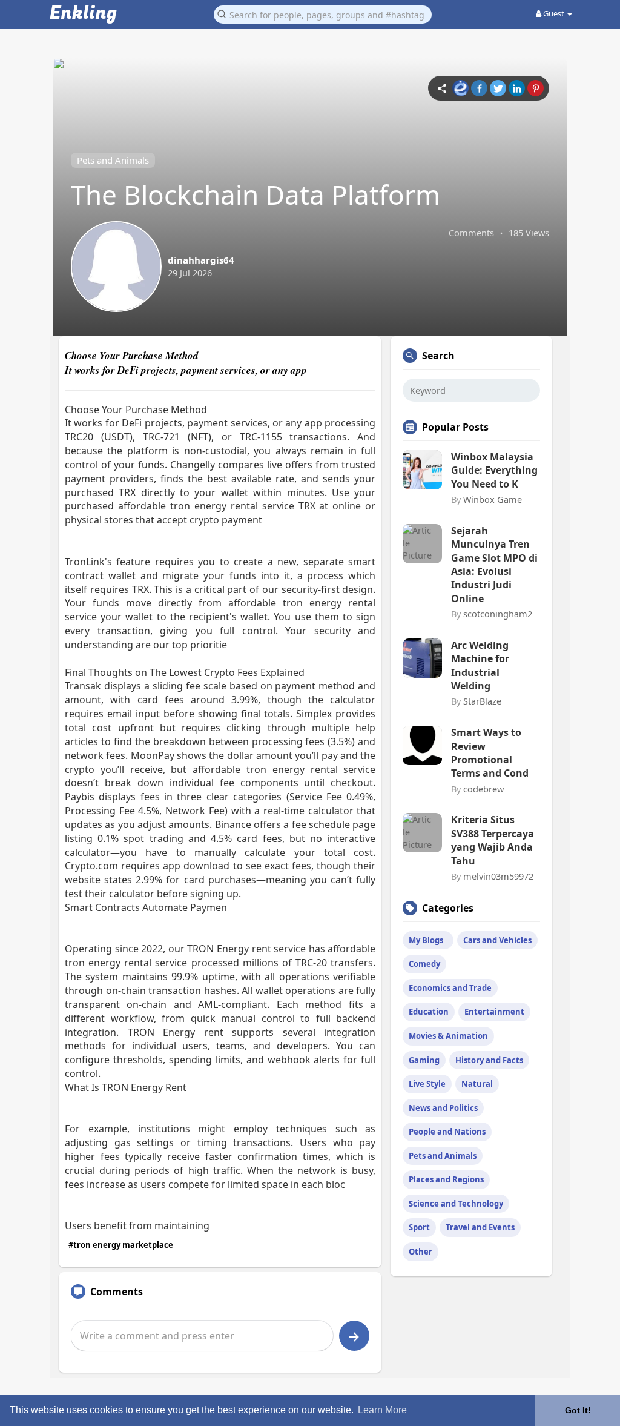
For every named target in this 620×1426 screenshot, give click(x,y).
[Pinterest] (535, 88)
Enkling (83, 14)
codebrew (483, 789)
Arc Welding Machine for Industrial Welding (480, 665)
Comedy (424, 963)
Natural (477, 1083)
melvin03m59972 (498, 876)
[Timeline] (441, 88)
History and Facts (489, 1060)
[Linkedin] (516, 88)
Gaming (424, 1060)
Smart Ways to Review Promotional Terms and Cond (490, 753)
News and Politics (443, 1108)
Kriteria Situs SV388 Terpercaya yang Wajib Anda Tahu (492, 840)
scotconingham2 (497, 614)
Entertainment (494, 1011)
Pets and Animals (113, 160)
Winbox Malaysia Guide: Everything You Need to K (494, 470)
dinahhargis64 (201, 260)
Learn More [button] (382, 1410)
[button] (322, 14)
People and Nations (447, 1131)
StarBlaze (482, 701)
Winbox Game (492, 499)
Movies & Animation (448, 1035)
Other (420, 1251)
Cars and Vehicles (497, 940)
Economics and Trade (450, 988)
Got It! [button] (578, 1410)
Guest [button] (553, 13)
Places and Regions (446, 1179)
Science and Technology (456, 1203)
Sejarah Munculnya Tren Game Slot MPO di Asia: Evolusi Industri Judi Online (494, 564)
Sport (419, 1227)
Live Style (427, 1083)
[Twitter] (498, 88)
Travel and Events (480, 1227)
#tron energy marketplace (120, 1244)
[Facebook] (479, 88)
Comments (471, 233)
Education (429, 1011)
